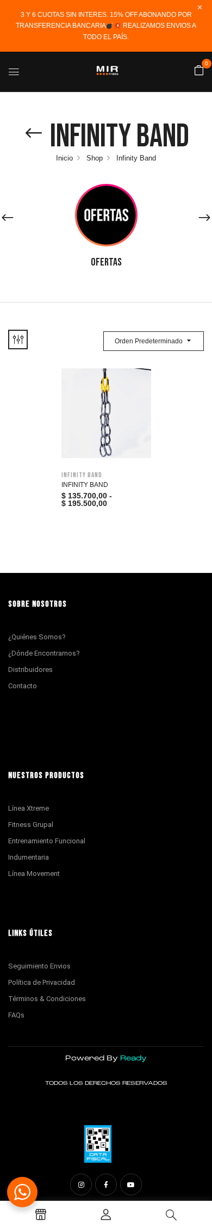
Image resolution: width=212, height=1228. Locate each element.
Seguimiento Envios (39, 966)
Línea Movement (34, 873)
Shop (94, 158)
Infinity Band (81, 475)
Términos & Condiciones (47, 999)
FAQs (16, 1015)
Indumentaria (28, 857)
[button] (199, 71)
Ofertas (106, 262)
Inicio (64, 158)
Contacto (22, 686)
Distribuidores (30, 669)
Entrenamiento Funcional (46, 841)
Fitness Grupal (30, 824)
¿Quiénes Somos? (37, 637)
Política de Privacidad (41, 982)
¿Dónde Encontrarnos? (44, 653)
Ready (133, 1058)
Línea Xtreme (28, 808)
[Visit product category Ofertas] (106, 215)
